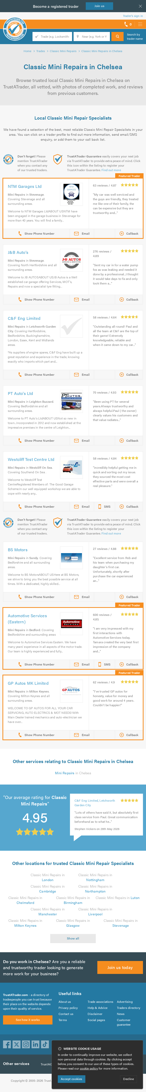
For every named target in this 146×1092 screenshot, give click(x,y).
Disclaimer (95, 1014)
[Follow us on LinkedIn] (36, 1044)
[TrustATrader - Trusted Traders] (15, 23)
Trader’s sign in (133, 16)
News (121, 1014)
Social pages (96, 1020)
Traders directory (128, 1007)
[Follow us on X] (17, 1044)
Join (99, 6)
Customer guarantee (124, 1022)
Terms (63, 1020)
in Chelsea (73, 772)
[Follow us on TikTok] (45, 1044)
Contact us (66, 1014)
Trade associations (100, 1001)
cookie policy (89, 1068)
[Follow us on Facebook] (7, 1044)
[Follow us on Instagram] (26, 1044)
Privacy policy (68, 1007)
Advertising (125, 1001)
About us (65, 1001)
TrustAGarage (50, 1064)
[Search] (117, 36)
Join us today (120, 967)
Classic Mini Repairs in (48, 877)
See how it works (28, 1019)
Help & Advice (97, 1007)
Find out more (111, 170)
